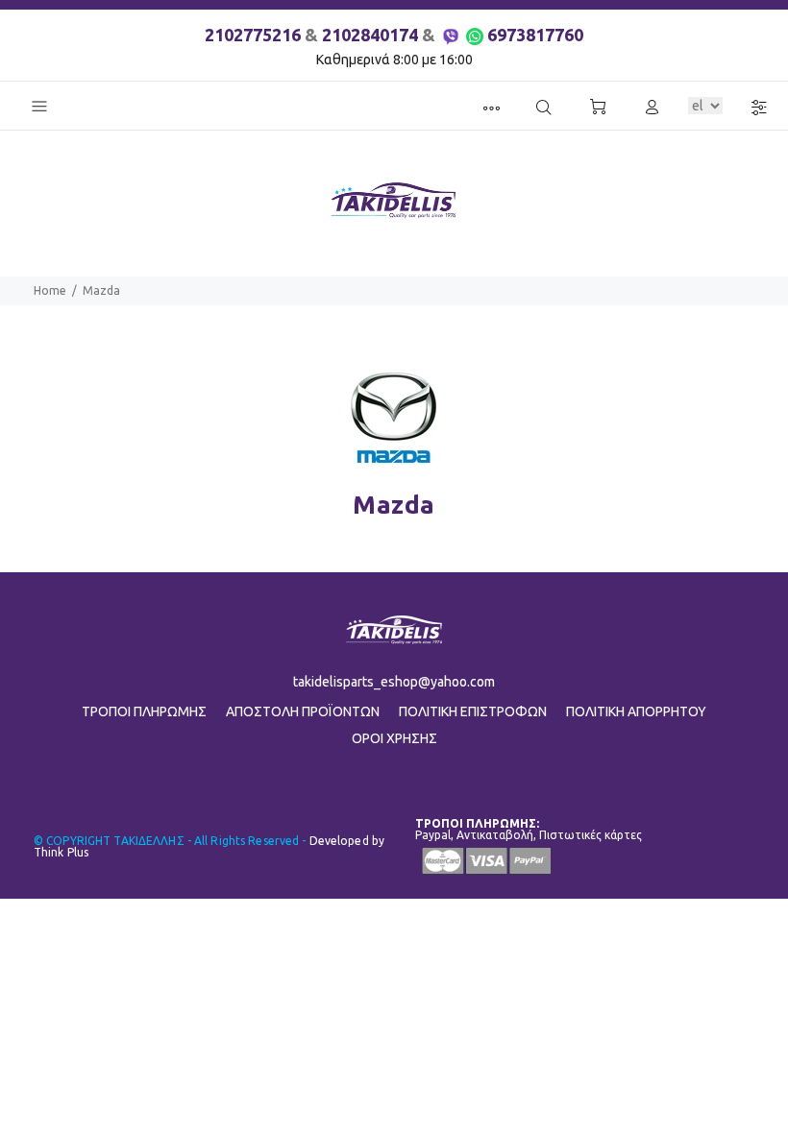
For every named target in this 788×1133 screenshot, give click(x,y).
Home (50, 290)
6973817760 (535, 34)
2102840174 (370, 34)
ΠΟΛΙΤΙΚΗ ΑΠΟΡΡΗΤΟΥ (636, 711)
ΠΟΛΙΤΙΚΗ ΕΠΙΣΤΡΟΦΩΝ (473, 711)
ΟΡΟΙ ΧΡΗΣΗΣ (394, 738)
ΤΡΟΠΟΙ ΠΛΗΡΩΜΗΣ (144, 711)
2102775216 (253, 34)
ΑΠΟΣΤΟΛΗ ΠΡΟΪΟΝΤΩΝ (303, 711)
